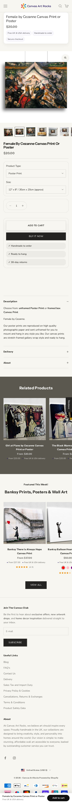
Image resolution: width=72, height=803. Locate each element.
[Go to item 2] (19, 132)
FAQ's (6, 667)
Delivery (7, 679)
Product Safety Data (14, 708)
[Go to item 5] (53, 132)
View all (36, 585)
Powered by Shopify (48, 778)
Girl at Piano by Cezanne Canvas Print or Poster (25, 447)
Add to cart (36, 225)
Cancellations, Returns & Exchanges (22, 696)
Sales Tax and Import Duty (18, 685)
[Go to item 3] (31, 132)
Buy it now (36, 236)
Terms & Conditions (14, 702)
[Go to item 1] (8, 132)
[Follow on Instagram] (14, 758)
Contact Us (9, 673)
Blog (6, 662)
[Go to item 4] (42, 132)
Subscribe (15, 642)
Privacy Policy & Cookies (16, 690)
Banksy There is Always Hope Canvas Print (25, 551)
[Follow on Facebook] (5, 758)
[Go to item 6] (64, 132)
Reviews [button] (69, 404)
